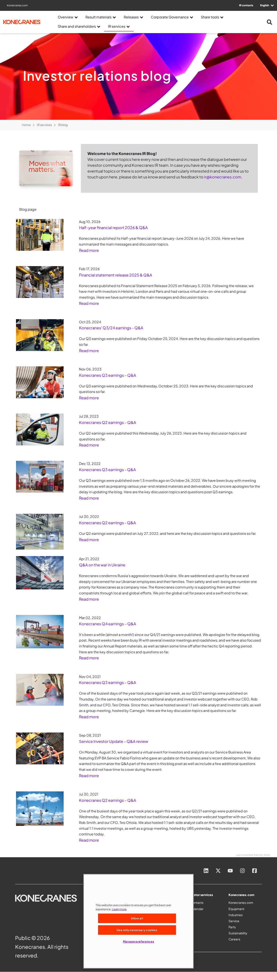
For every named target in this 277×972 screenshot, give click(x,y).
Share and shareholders (77, 26)
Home (26, 125)
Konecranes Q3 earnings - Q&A (107, 469)
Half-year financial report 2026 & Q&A (113, 227)
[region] (138, 921)
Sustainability (238, 933)
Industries (236, 915)
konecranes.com (17, 5)
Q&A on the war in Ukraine (102, 564)
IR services (116, 26)
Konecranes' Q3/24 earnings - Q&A (111, 327)
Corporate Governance (170, 17)
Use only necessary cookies (137, 930)
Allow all (137, 918)
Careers (234, 939)
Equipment (236, 909)
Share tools (210, 17)
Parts (232, 927)
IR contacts (246, 5)
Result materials (98, 17)
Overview (65, 17)
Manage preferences (138, 941)
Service (234, 921)
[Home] (25, 22)
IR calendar (195, 909)
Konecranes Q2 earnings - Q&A (107, 522)
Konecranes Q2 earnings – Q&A (107, 422)
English (264, 5)
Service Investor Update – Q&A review (113, 741)
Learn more (119, 909)
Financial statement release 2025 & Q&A (115, 274)
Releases (131, 17)
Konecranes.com (241, 902)
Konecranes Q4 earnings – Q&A (107, 623)
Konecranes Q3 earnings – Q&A (107, 375)
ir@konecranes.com (222, 176)
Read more (89, 250)
